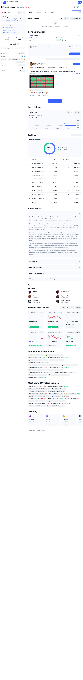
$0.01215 (58, 386)
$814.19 (73, 393)
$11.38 (61, 396)
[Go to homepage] (8, 7)
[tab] (61, 18)
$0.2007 (38, 398)
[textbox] (50, 49)
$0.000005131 (39, 403)
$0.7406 (72, 398)
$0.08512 (56, 401)
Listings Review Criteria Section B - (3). (13, 20)
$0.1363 (56, 405)
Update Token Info (8, 27)
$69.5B (21, 7)
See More (77, 35)
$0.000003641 (61, 403)
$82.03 (38, 393)
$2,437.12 (38, 391)
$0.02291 (40, 388)
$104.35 (57, 391)
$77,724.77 (38, 386)
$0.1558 (37, 401)
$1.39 (59, 388)
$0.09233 (56, 393)
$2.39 (56, 398)
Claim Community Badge (10, 32)
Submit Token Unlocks (9, 30)
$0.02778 (37, 405)
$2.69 (40, 396)
